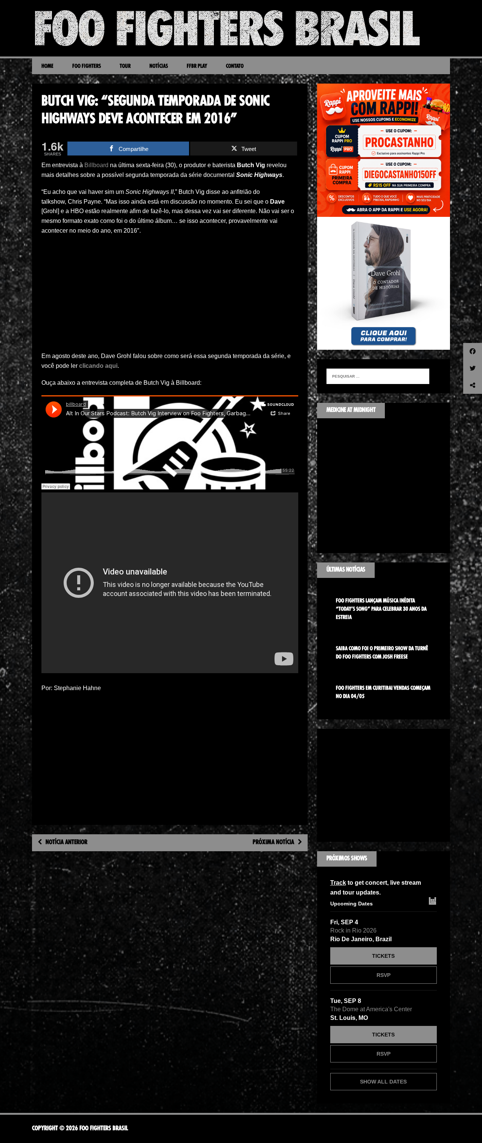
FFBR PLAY (197, 66)
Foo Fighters (86, 66)
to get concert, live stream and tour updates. (375, 887)
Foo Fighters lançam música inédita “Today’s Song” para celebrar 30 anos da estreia (381, 609)
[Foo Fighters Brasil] (241, 28)
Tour (125, 66)
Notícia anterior (66, 843)
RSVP (383, 975)
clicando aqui (98, 366)
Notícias (158, 66)
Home (47, 66)
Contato (235, 66)
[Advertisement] (169, 295)
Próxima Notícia (273, 843)
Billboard (96, 165)
